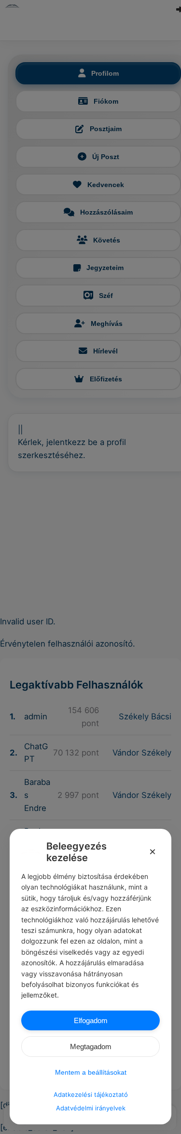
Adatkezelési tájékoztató (91, 1094)
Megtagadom (90, 1046)
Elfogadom (91, 1020)
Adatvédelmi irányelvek (90, 1108)
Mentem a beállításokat (90, 1072)
